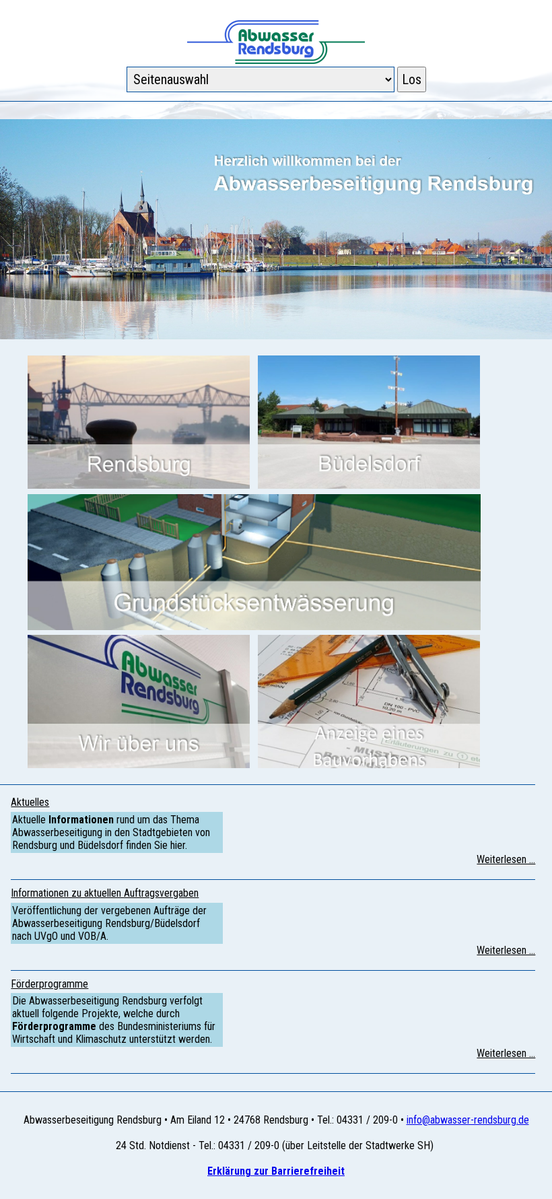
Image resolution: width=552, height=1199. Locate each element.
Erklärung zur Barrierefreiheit (276, 1171)
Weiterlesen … (506, 859)
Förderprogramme (49, 984)
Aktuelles (30, 802)
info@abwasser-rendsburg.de (468, 1120)
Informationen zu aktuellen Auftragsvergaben (105, 893)
